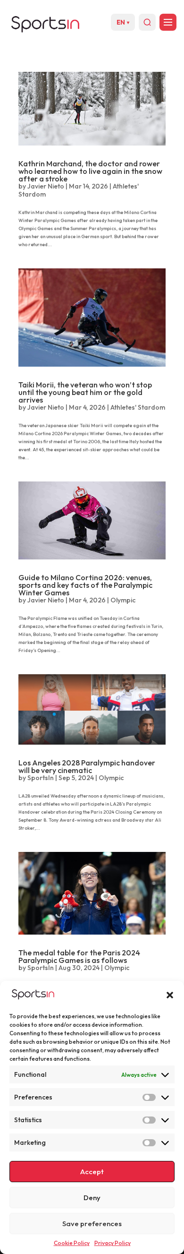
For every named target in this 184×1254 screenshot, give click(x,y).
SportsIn (40, 777)
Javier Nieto (45, 186)
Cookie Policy (72, 1242)
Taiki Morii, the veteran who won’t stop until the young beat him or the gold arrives (85, 392)
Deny (92, 1197)
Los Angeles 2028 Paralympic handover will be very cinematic (86, 766)
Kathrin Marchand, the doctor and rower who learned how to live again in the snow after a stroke (90, 171)
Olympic (122, 600)
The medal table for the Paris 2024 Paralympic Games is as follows (79, 956)
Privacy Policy (112, 1242)
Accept (92, 1171)
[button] (170, 995)
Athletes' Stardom (137, 407)
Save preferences (92, 1223)
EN (123, 22)
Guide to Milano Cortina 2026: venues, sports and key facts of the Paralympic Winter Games (85, 585)
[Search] (147, 22)
